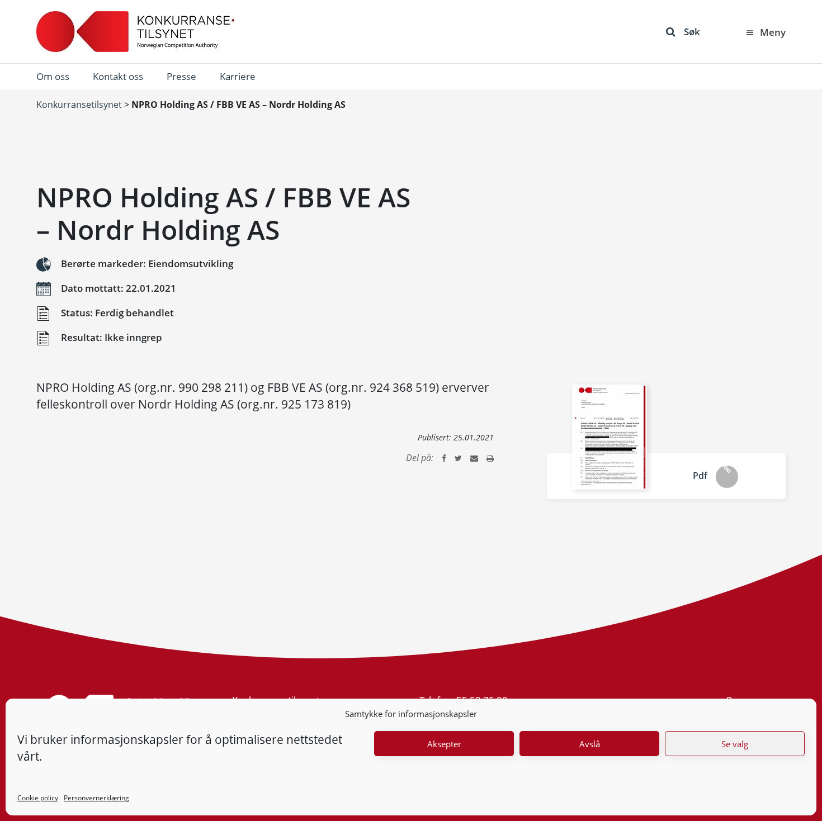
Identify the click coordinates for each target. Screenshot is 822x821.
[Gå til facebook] (444, 458)
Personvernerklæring (96, 798)
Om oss (52, 76)
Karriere (238, 76)
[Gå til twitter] (458, 458)
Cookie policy (37, 798)
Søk (692, 31)
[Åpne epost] (474, 458)
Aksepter (444, 743)
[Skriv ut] (490, 458)
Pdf (700, 475)
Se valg (734, 743)
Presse (181, 76)
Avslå (589, 743)
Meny (773, 32)
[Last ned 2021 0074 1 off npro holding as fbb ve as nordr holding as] (609, 437)
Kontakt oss (118, 76)
